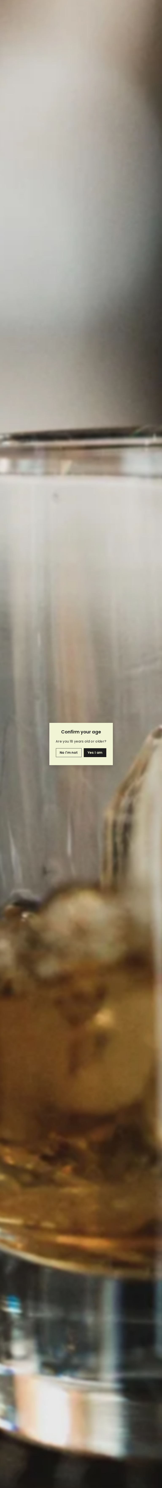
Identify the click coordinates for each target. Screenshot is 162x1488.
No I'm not (68, 752)
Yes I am (94, 752)
